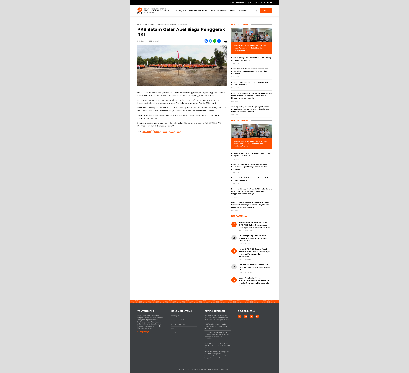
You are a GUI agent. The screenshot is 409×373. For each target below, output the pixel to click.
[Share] (219, 41)
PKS (172, 131)
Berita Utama (149, 24)
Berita (232, 11)
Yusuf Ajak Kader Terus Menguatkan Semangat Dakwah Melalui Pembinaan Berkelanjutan (254, 280)
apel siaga (147, 131)
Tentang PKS (180, 11)
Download (242, 11)
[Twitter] (210, 41)
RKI (178, 131)
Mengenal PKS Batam (198, 11)
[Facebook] (206, 41)
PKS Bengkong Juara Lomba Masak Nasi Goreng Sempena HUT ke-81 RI (252, 238)
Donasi (266, 11)
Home (139, 24)
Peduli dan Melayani (218, 11)
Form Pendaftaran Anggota (240, 3)
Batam (156, 131)
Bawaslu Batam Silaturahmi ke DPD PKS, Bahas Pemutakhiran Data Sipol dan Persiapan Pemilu (254, 225)
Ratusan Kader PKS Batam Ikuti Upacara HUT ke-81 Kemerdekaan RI (254, 267)
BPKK (165, 131)
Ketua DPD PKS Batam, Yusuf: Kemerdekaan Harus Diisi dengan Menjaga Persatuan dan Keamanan (254, 253)
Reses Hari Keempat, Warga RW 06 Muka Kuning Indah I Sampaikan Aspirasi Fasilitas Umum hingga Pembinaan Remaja (217, 355)
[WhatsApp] (215, 41)
